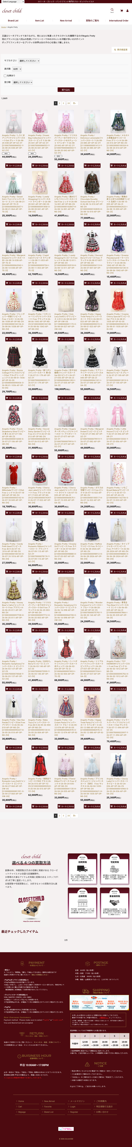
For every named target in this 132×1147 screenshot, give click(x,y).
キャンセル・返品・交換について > (47, 1042)
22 (69, 103)
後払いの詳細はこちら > (40, 975)
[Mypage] (127, 10)
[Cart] (121, 10)
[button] (112, 10)
